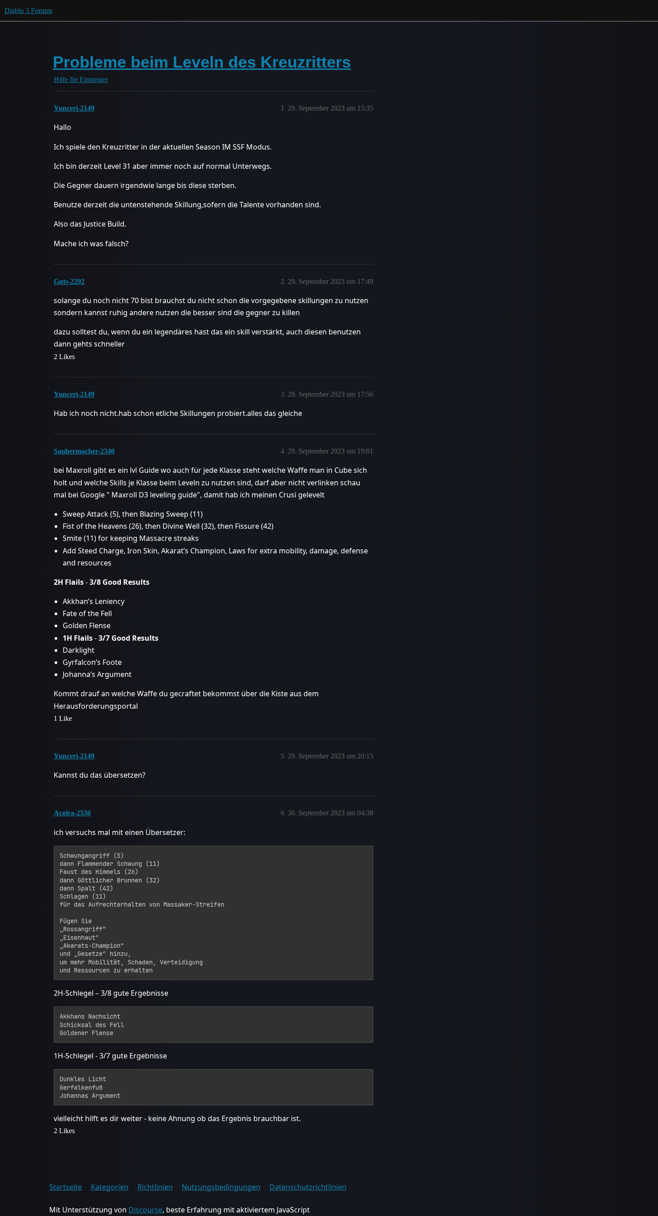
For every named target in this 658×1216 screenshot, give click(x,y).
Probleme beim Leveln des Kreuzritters (202, 62)
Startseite (65, 1187)
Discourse (145, 1210)
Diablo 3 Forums (28, 10)
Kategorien (109, 1187)
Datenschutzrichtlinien (307, 1187)
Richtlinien (155, 1187)
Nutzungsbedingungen (221, 1187)
